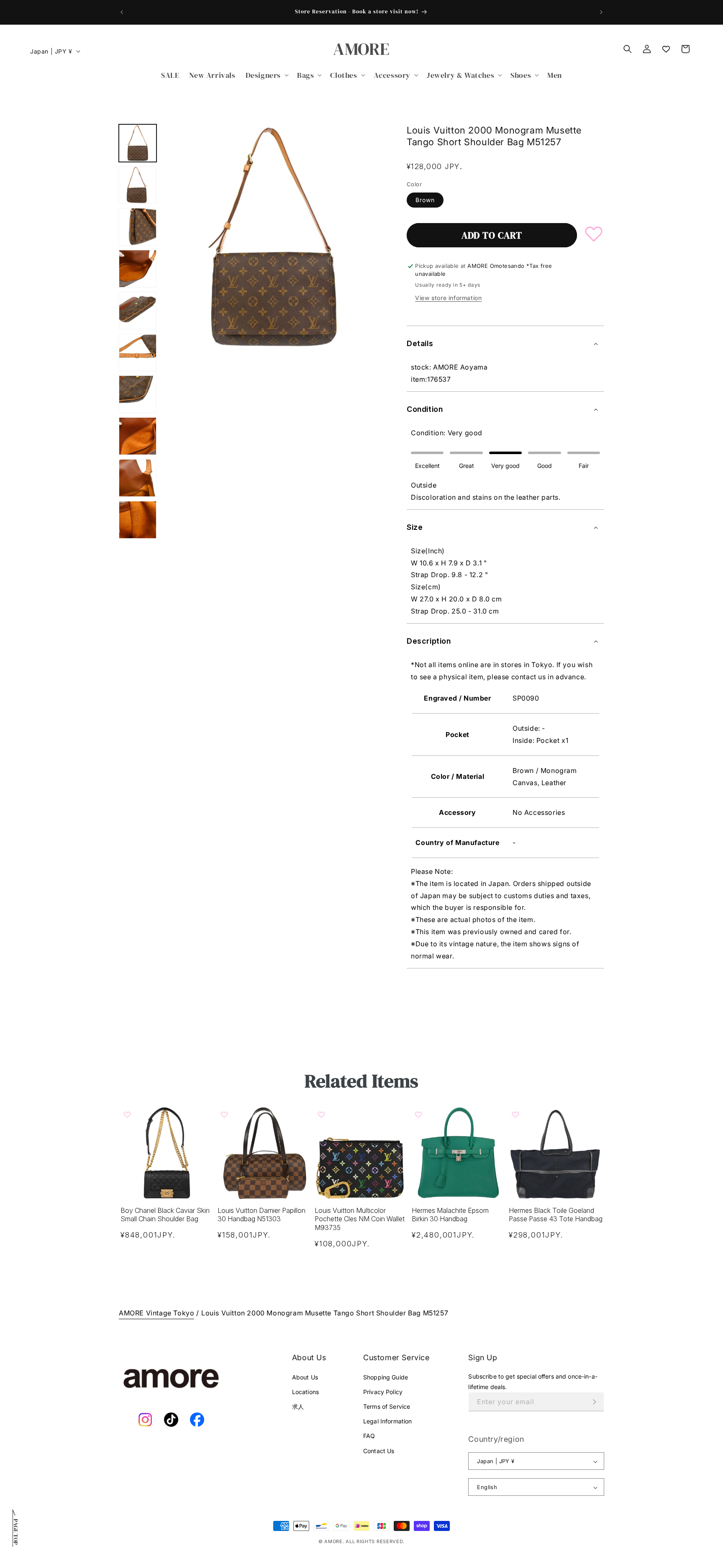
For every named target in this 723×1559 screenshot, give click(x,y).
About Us (305, 1377)
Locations (305, 1391)
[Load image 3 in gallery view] (137, 227)
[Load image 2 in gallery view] (137, 185)
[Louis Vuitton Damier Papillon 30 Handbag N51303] (264, 1152)
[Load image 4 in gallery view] (137, 269)
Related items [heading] (361, 1080)
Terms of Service (386, 1406)
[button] (266, 75)
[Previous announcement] (122, 12)
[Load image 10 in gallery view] (137, 520)
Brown (425, 199)
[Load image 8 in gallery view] (137, 436)
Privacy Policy (383, 1391)
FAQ (369, 1436)
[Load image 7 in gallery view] (137, 394)
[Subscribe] (594, 1402)
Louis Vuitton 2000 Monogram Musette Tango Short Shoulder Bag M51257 (324, 1313)
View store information (448, 297)
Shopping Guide (385, 1377)
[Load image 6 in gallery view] (137, 352)
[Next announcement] (601, 12)
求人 (298, 1406)
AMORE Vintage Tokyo (156, 1313)
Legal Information (387, 1421)
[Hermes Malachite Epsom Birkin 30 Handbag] (458, 1152)
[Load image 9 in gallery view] (137, 478)
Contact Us (378, 1450)
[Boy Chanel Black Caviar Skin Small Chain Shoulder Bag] (167, 1152)
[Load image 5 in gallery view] (137, 310)
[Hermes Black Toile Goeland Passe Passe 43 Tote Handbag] (555, 1152)
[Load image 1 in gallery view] (137, 143)
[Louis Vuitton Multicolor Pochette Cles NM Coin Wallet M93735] (361, 1152)
